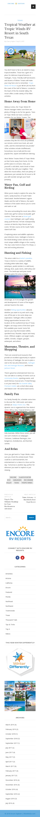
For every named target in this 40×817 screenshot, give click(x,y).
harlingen (17, 480)
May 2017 (9, 757)
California (9, 583)
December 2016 (11, 780)
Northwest (9, 606)
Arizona (8, 578)
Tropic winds (27, 483)
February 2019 (11, 729)
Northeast (9, 601)
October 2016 (10, 789)
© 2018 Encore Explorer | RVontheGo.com (20, 814)
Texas (20, 20)
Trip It (8, 629)
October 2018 (10, 734)
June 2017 (9, 752)
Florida (8, 597)
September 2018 (11, 738)
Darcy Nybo (11, 41)
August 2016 (10, 799)
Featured (9, 592)
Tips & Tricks (10, 624)
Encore (8, 588)
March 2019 (10, 725)
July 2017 (9, 748)
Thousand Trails (11, 620)
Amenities (9, 574)
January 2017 (10, 775)
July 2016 (9, 803)
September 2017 (11, 743)
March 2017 (10, 766)
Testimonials (10, 611)
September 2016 (11, 794)
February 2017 (11, 771)
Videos (8, 634)
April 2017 (9, 762)
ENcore (13, 477)
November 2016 (11, 785)
